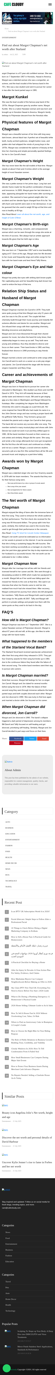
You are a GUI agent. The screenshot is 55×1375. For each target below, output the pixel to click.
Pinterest (17, 743)
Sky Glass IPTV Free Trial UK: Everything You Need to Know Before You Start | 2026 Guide (30, 989)
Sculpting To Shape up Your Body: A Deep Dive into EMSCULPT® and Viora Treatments (35, 1334)
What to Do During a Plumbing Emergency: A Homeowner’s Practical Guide (30, 998)
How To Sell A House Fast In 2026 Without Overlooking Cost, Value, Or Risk (29, 1014)
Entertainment (9, 38)
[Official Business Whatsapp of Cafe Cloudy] (7, 1368)
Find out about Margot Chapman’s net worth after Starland (26, 31)
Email (44, 739)
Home (7, 29)
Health (8, 857)
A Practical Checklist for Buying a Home (28, 962)
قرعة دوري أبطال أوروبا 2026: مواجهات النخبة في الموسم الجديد (32, 955)
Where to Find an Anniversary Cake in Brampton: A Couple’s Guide (32, 1023)
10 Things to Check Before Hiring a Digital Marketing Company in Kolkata (29, 929)
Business (9, 828)
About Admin (13, 770)
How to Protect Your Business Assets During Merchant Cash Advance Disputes (29, 1067)
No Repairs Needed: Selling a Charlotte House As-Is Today (30, 1076)
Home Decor (11, 863)
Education (10, 834)
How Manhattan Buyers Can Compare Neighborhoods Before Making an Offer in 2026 (31, 980)
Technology (11, 881)
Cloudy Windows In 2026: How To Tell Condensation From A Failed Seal (27, 1050)
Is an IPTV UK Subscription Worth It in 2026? (30, 911)
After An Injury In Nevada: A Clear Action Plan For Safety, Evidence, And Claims (31, 971)
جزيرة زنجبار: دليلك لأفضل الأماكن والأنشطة (29, 946)
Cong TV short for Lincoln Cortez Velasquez (30, 533)
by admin (5, 54)
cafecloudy (13, 1370)
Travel (8, 887)
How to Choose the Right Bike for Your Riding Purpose (30, 1032)
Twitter (31, 739)
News (7, 869)
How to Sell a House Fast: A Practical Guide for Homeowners (31, 938)
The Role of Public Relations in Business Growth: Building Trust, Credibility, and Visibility (31, 1041)
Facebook (17, 739)
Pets (7, 875)
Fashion (8, 846)
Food (7, 851)
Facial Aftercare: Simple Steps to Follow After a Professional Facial (31, 920)
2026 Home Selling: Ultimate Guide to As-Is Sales (32, 1005)
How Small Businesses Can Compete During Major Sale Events (29, 1058)
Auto (7, 822)
